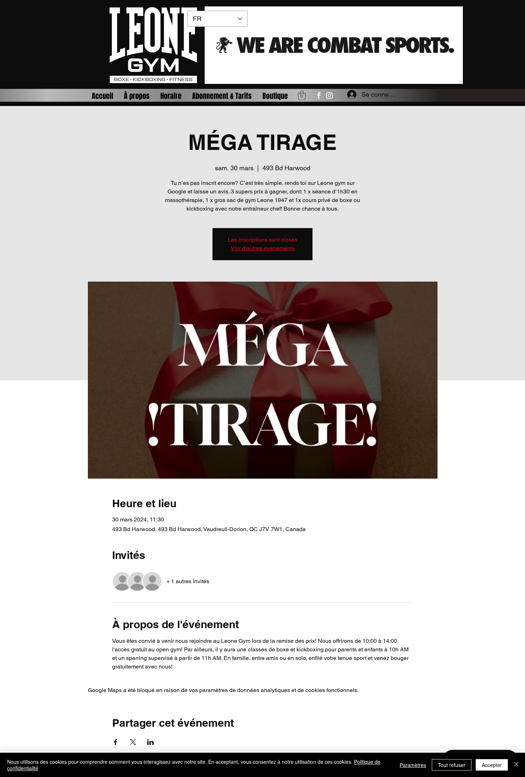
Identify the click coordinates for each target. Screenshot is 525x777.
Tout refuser (451, 764)
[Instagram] (329, 95)
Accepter (492, 764)
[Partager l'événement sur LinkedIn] (150, 742)
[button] (302, 95)
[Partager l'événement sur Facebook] (115, 742)
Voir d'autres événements (263, 248)
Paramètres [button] (413, 764)
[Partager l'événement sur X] (133, 742)
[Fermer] (516, 764)
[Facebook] (318, 95)
